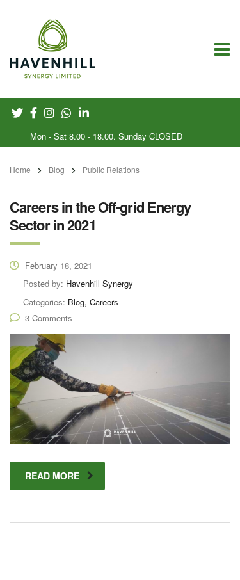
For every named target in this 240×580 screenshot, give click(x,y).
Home (20, 169)
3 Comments (48, 318)
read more (52, 475)
